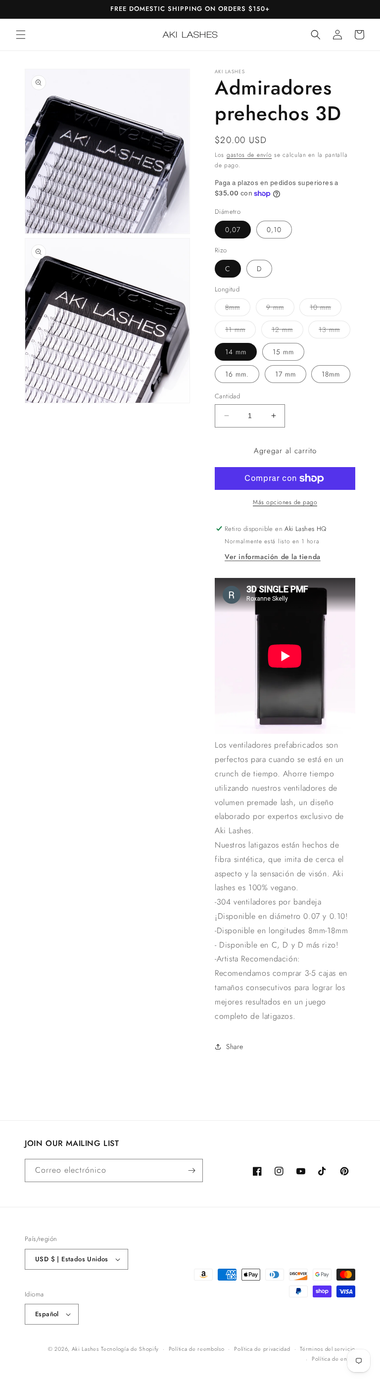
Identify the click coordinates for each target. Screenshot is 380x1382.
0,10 (274, 230)
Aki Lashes (85, 1349)
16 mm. (237, 374)
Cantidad (227, 396)
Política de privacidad (262, 1349)
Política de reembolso (197, 1349)
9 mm (280, 309)
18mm (331, 374)
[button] (21, 35)
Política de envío (333, 1359)
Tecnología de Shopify (130, 1349)
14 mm (235, 352)
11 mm (240, 331)
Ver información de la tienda (273, 557)
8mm (237, 309)
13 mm (334, 331)
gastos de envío (249, 154)
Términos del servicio (327, 1349)
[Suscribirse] (191, 1170)
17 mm (285, 374)
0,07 (232, 230)
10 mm (325, 309)
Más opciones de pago (285, 502)
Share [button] (234, 1046)
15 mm (283, 352)
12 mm (287, 331)
